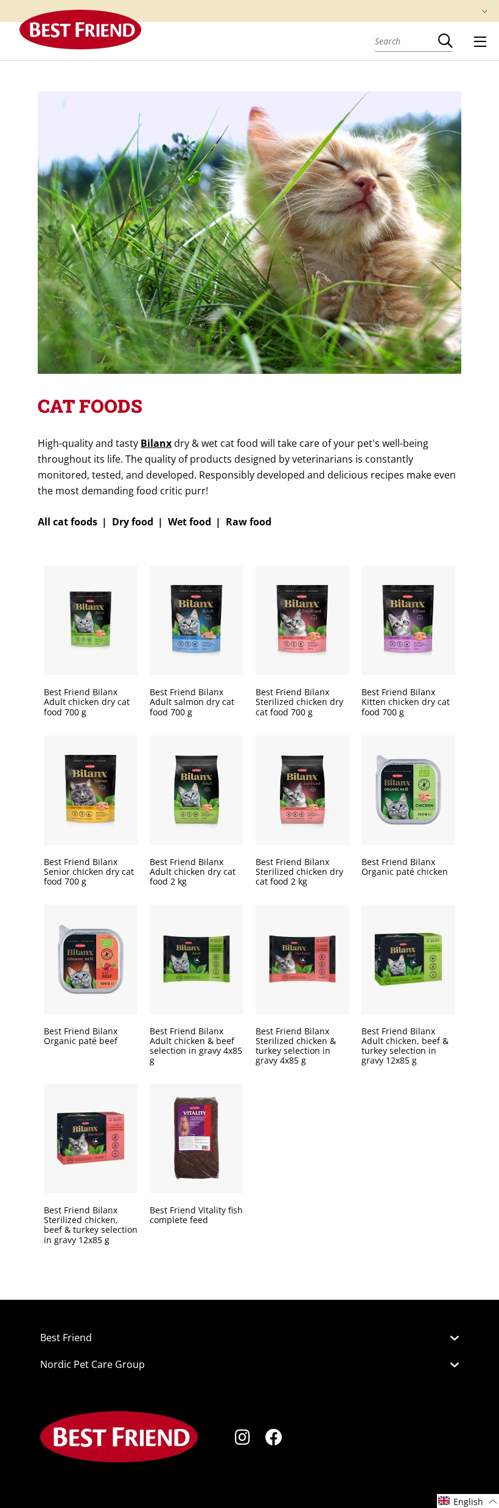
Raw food (248, 521)
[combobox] (406, 40)
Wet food (189, 521)
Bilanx (156, 443)
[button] (468, 1501)
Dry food (132, 521)
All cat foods (67, 521)
